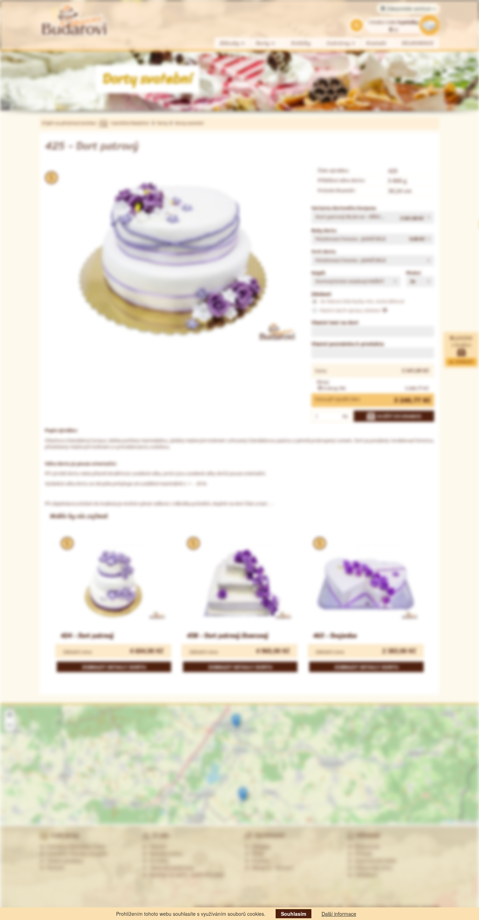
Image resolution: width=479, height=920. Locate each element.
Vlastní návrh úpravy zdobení (350, 310)
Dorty (263, 43)
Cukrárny (339, 43)
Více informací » (406, 799)
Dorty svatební (189, 123)
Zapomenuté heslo (374, 860)
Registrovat (366, 846)
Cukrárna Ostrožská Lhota (74, 846)
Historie (156, 846)
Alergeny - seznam (271, 867)
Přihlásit (362, 853)
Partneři (54, 867)
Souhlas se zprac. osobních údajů (185, 874)
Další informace (339, 913)
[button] (372, 217)
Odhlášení (364, 874)
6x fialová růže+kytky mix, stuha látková (361, 301)
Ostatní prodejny (63, 860)
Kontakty (158, 860)
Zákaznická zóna (372, 867)
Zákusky (230, 43)
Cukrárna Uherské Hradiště (75, 853)
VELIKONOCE (418, 43)
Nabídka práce (164, 853)
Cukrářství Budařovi (130, 123)
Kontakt (376, 43)
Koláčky (301, 43)
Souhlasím (293, 913)
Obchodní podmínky (170, 867)
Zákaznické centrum (409, 8)
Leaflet (450, 822)
